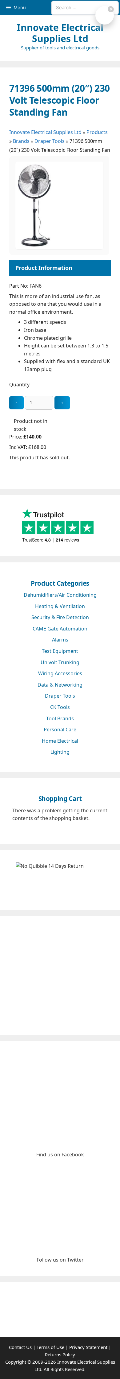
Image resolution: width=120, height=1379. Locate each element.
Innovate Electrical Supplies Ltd (60, 33)
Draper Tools (49, 141)
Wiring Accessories (60, 673)
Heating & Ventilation (60, 606)
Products (97, 132)
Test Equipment (60, 651)
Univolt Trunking (60, 662)
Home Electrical (60, 740)
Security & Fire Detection (60, 617)
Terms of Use (50, 1347)
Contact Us (20, 1347)
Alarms (60, 639)
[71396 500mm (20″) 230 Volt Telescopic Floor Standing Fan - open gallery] (59, 247)
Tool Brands (60, 718)
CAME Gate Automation (60, 628)
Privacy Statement (88, 1347)
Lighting (60, 752)
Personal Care (60, 729)
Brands (21, 141)
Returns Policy (60, 1354)
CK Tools (60, 707)
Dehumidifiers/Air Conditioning (60, 595)
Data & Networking (60, 684)
